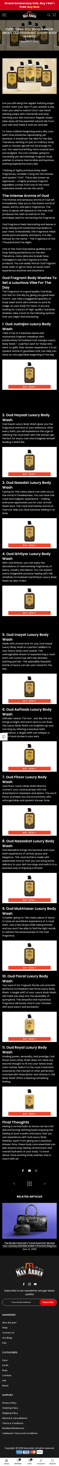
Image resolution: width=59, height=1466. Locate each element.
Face (4, 1360)
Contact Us (8, 1332)
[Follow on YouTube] (35, 1284)
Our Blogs (7, 1337)
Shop (5, 1327)
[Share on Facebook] (22, 1170)
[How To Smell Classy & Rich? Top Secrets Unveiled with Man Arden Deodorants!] (44, 1184)
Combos (6, 1375)
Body (4, 1370)
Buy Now (33, 7)
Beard (5, 1385)
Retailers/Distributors (13, 1428)
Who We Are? (9, 1322)
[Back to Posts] (29, 1184)
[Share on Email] (29, 1170)
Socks (5, 1365)
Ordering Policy (10, 1407)
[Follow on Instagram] (29, 1284)
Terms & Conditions (12, 1423)
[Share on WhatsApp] (36, 1170)
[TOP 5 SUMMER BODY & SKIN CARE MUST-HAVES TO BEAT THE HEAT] (14, 1184)
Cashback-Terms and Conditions (20, 1433)
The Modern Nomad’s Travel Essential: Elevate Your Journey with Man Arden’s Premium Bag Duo (30, 1245)
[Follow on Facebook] (23, 1284)
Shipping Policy (10, 1413)
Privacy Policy (9, 1402)
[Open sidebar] (4, 736)
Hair (4, 1380)
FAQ (4, 1342)
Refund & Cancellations (14, 1418)
